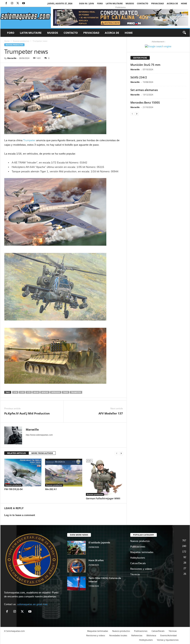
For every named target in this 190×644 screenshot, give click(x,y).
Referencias (136, 635)
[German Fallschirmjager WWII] (104, 477)
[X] (18, 3)
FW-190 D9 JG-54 (13, 489)
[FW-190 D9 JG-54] (22, 473)
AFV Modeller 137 (111, 413)
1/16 (15, 392)
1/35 (22, 392)
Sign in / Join (86, 3)
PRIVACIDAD (157, 3)
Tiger (65, 392)
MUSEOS (130, 3)
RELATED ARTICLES (16, 453)
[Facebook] (6, 3)
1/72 (28, 392)
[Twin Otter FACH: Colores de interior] (76, 583)
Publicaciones (137, 546)
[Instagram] (12, 3)
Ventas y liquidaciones (167, 639)
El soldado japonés (99, 542)
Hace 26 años (96, 560)
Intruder (55, 392)
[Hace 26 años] (76, 565)
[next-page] (121, 453)
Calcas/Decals (138, 563)
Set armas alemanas (144, 90)
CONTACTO (142, 3)
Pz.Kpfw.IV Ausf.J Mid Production (27, 413)
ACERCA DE (172, 3)
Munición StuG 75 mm (145, 65)
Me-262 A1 (51, 489)
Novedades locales (118, 635)
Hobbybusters (137, 557)
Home (184, 3)
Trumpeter (29, 140)
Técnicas (135, 574)
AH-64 (36, 392)
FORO (100, 3)
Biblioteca (151, 635)
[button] (184, 33)
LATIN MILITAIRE (114, 3)
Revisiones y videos (141, 568)
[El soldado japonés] (76, 548)
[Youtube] (23, 3)
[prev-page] (117, 453)
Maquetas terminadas (141, 552)
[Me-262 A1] (63, 473)
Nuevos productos (21, 41)
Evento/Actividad (168, 635)
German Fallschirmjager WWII (103, 498)
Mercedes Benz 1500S (145, 102)
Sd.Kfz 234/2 (138, 77)
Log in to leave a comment (19, 515)
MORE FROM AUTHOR (42, 453)
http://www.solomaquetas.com (39, 435)
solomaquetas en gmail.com (32, 604)
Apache (45, 392)
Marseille (12, 58)
